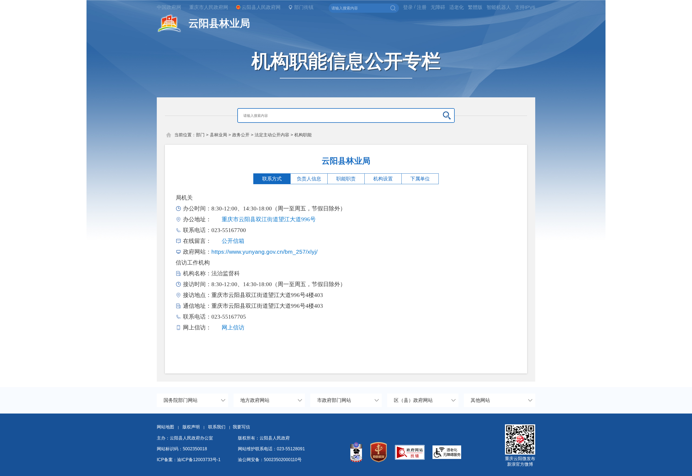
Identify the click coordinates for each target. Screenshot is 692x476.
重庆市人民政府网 (208, 7)
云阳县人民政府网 (261, 7)
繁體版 (475, 7)
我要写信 (241, 427)
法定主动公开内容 (272, 135)
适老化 (456, 7)
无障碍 (438, 7)
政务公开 (240, 135)
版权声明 (191, 427)
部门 (200, 135)
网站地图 (165, 427)
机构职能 (303, 135)
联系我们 (219, 427)
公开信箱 (233, 241)
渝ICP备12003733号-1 (199, 459)
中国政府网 (169, 7)
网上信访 (233, 327)
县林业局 (218, 135)
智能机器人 (499, 7)
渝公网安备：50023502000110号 (270, 459)
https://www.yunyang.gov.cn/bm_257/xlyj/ (264, 252)
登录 (408, 7)
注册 (422, 7)
